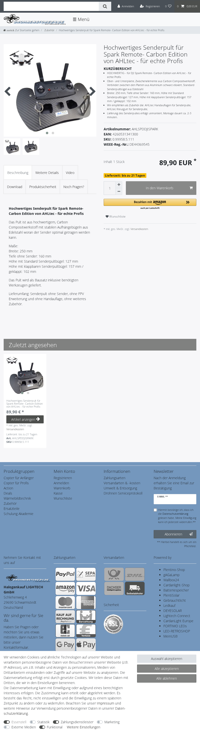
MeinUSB (170, 636)
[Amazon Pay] (65, 588)
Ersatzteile (12, 508)
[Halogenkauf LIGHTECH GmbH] (28, 578)
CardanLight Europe (178, 621)
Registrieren (63, 478)
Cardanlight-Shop (176, 585)
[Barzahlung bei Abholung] (86, 616)
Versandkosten (139, 229)
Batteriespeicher (176, 590)
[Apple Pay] (86, 645)
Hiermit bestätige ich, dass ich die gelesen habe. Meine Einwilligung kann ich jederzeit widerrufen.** (177, 516)
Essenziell (18, 722)
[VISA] (86, 588)
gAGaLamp (171, 574)
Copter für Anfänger (19, 478)
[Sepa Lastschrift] (86, 574)
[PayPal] (65, 574)
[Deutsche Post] (114, 574)
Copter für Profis (16, 483)
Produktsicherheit (42, 186)
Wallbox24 (171, 580)
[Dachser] (114, 588)
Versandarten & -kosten (122, 483)
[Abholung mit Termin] (134, 588)
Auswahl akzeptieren (166, 658)
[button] (150, 204)
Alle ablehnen (166, 678)
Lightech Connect (176, 615)
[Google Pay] (65, 645)
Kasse (58, 493)
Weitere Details (47, 172)
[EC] (65, 631)
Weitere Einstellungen (83, 727)
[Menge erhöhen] (118, 184)
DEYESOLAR (172, 610)
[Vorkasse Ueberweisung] (86, 631)
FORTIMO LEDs (175, 626)
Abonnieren (173, 534)
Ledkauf (169, 605)
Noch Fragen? (73, 186)
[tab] (18, 172)
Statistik (43, 722)
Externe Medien (23, 727)
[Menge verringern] (118, 191)
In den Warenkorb (159, 188)
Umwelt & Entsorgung (120, 488)
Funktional (54, 727)
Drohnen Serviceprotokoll (123, 493)
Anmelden (61, 483)
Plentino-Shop (174, 569)
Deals (8, 493)
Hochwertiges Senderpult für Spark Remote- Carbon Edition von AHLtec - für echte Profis (24, 403)
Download (14, 186)
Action (8, 488)
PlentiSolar (171, 595)
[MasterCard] (65, 602)
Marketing (112, 722)
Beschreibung (17, 172)
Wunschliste (117, 216)
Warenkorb (62, 488)
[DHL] (134, 574)
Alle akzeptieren (167, 668)
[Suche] (105, 6)
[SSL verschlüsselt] (113, 624)
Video (70, 172)
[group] (25, 375)
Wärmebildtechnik (17, 498)
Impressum (105, 703)
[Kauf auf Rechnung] (65, 616)
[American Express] (86, 602)
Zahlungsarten (114, 478)
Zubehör (49, 30)
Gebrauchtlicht (174, 600)
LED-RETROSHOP (176, 631)
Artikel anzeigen (23, 419)
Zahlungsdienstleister (77, 722)
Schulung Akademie (18, 513)
